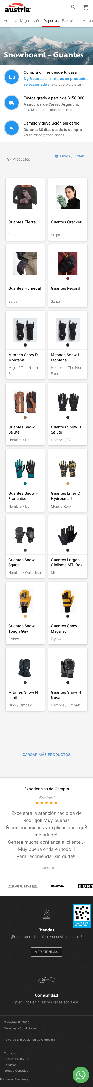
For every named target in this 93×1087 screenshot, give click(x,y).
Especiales (70, 20)
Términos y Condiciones (20, 1028)
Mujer (24, 20)
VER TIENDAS (46, 952)
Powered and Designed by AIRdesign (29, 1039)
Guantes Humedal (24, 288)
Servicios (10, 1065)
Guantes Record (65, 288)
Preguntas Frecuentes (15, 1079)
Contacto (10, 1053)
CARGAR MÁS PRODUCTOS (46, 754)
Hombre (10, 20)
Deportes (51, 20)
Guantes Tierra (22, 222)
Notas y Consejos (16, 1070)
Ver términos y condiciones (44, 135)
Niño (36, 20)
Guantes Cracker (66, 222)
